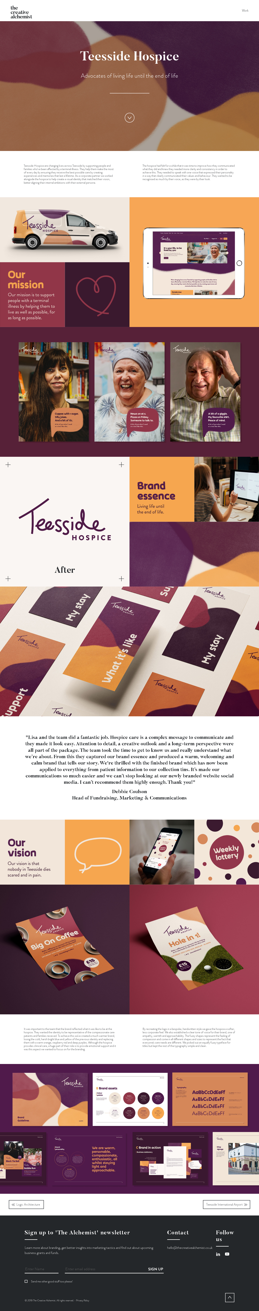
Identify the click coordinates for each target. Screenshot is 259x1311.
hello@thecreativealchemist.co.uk (189, 1247)
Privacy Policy (82, 1300)
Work (245, 10)
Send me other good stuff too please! (52, 1281)
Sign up (155, 1269)
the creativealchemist (21, 10)
